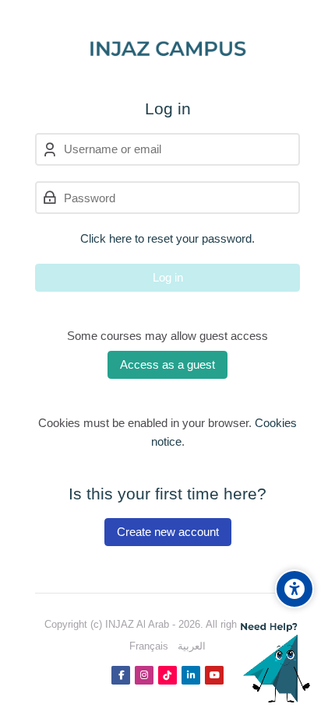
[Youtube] (214, 675)
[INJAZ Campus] (168, 50)
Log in (168, 277)
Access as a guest (167, 364)
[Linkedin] (191, 675)
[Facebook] (120, 675)
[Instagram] (144, 675)
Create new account (168, 531)
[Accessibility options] (294, 588)
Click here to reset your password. (167, 238)
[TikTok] (167, 675)
